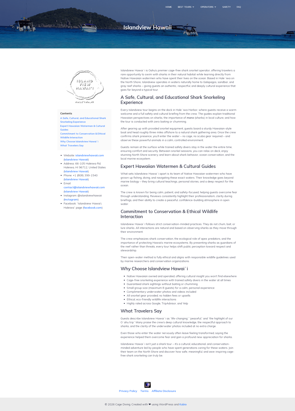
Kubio (183, 404)
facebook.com (93, 207)
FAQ (239, 7)
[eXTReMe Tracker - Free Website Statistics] (147, 387)
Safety (226, 7)
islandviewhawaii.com (89, 155)
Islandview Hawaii (76, 159)
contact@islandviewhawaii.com (84, 187)
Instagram (71, 199)
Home (169, 7)
